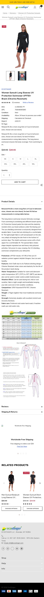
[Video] (22, 76)
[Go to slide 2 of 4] (20, 453)
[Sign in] (35, 7)
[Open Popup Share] (41, 185)
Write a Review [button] (28, 102)
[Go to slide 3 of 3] (24, 514)
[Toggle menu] (3, 7)
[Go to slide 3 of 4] (23, 453)
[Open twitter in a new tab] (12, 548)
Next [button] (40, 483)
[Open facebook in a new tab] (3, 548)
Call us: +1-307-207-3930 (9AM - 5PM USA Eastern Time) (20, 539)
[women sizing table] (22, 325)
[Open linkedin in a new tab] (21, 548)
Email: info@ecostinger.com (13, 543)
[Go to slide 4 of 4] (26, 453)
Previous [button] (4, 483)
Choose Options (11, 508)
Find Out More (22, 446)
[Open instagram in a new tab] (7, 548)
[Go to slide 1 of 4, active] (18, 453)
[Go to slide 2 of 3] (22, 514)
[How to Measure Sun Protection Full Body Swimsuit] (22, 356)
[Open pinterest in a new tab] (17, 548)
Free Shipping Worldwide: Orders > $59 (22, 2)
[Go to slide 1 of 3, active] (19, 514)
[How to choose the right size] (22, 385)
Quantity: (5, 170)
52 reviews (16, 102)
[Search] (8, 7)
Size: (4, 155)
